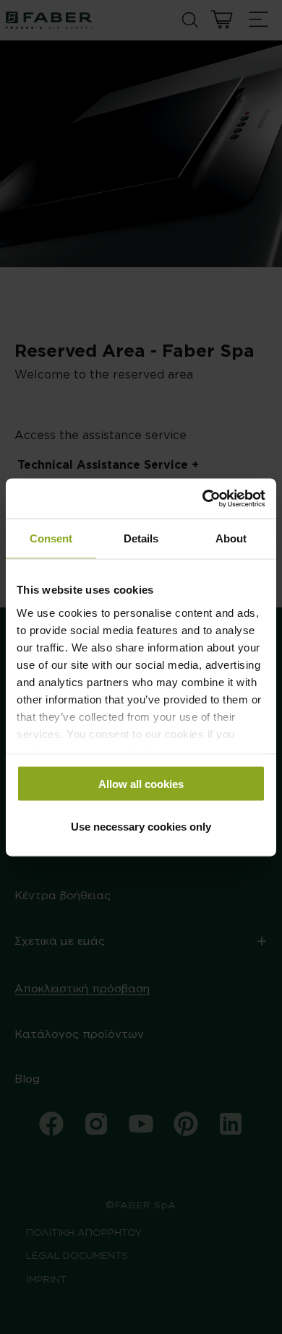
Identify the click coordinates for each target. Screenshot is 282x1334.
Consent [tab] (51, 538)
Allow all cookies (141, 784)
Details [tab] (141, 538)
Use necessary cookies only (141, 826)
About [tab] (231, 538)
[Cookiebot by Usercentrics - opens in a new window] (202, 498)
